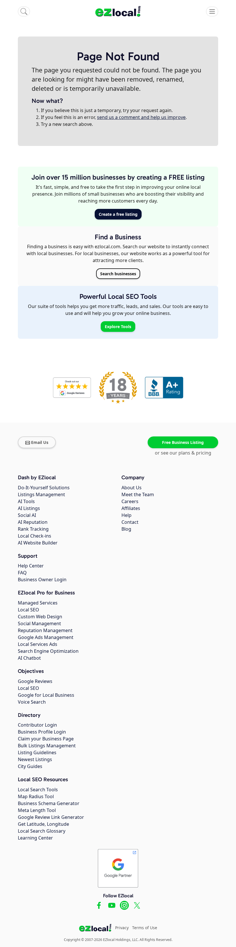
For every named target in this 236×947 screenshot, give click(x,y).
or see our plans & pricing (183, 453)
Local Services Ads (37, 644)
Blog (126, 529)
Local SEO (28, 610)
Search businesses (118, 273)
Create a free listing (118, 214)
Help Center (31, 566)
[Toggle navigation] (212, 11)
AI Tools (26, 501)
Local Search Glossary (41, 831)
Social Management (39, 623)
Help (126, 515)
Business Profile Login (42, 732)
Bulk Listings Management (47, 745)
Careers (129, 501)
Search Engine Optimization (48, 651)
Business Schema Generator (48, 803)
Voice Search (32, 702)
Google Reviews (35, 681)
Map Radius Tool (36, 796)
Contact (129, 522)
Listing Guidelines (37, 752)
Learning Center (35, 838)
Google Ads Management (45, 637)
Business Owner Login (42, 579)
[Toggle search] (24, 11)
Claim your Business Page (46, 739)
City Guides (30, 766)
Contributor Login (37, 725)
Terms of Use (144, 927)
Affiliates (130, 508)
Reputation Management (45, 630)
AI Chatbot (29, 658)
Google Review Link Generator (51, 817)
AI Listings (29, 508)
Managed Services (38, 603)
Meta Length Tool (37, 810)
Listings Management (41, 494)
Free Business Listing (183, 442)
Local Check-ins (34, 536)
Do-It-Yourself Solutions (44, 487)
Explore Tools (118, 326)
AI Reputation (32, 522)
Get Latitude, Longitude (43, 824)
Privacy (122, 927)
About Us (131, 487)
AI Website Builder (38, 543)
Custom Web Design (40, 616)
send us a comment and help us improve (141, 117)
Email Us (39, 442)
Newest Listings (35, 759)
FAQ (22, 572)
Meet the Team (137, 494)
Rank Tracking (33, 529)
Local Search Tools (38, 789)
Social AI (27, 515)
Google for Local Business (46, 695)
